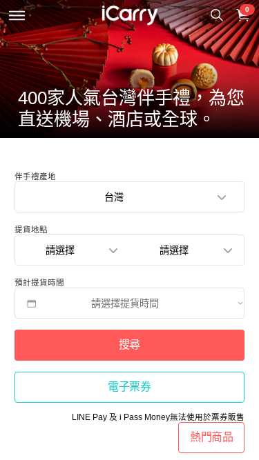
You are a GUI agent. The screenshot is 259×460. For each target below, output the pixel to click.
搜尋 (129, 344)
